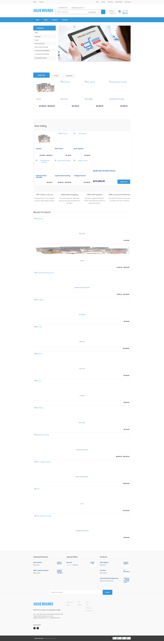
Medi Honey (59, 149)
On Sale (56, 76)
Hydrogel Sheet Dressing (41, 176)
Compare (112, 13)
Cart (78, 602)
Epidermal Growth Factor (104, 171)
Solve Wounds (39, 638)
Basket (103, 1)
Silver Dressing (39, 43)
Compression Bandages (42, 50)
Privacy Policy (118, 1)
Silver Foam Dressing (41, 47)
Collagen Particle (80, 176)
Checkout (110, 1)
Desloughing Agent (41, 58)
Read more (123, 182)
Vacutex (39, 149)
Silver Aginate (79, 149)
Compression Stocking (42, 54)
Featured (41, 75)
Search (107, 592)
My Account (128, 1)
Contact (41, 1)
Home (34, 1)
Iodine (37, 40)
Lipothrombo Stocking (62, 176)
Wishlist (111, 11)
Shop (97, 1)
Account (64, 20)
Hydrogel (38, 36)
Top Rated (69, 76)
